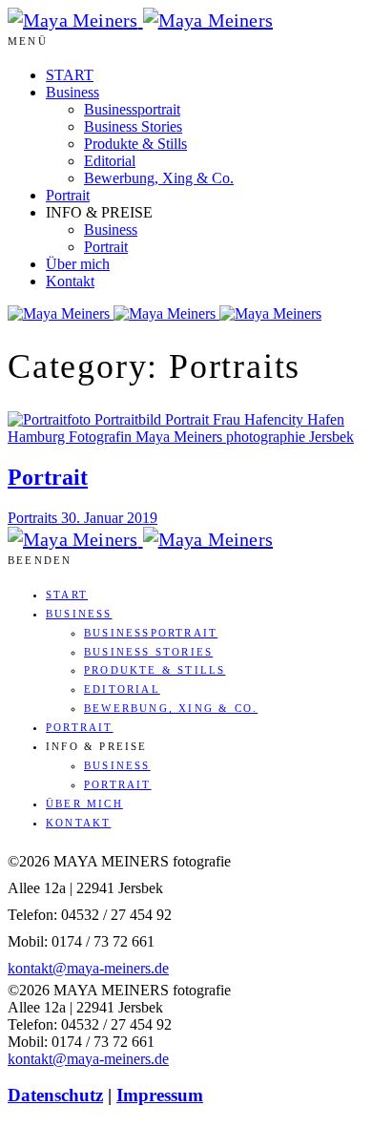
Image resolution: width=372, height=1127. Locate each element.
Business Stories (133, 126)
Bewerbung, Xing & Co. (159, 178)
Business (72, 92)
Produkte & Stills (135, 144)
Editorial (109, 161)
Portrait (68, 195)
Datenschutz (55, 1095)
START (69, 75)
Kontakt (70, 281)
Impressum (159, 1095)
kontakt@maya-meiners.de (88, 968)
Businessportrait (132, 109)
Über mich (78, 264)
